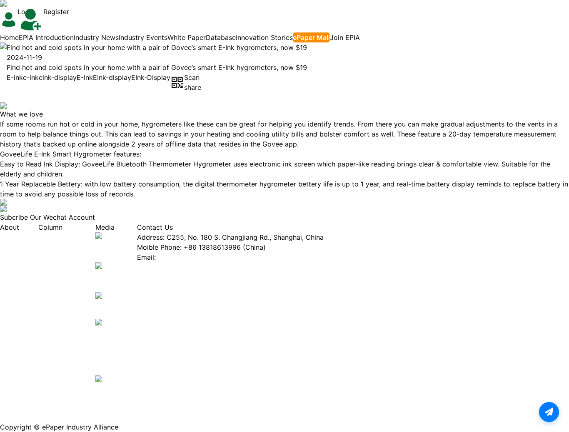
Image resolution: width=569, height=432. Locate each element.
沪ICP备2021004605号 (154, 427)
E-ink (15, 77)
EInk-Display (150, 77)
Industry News (96, 37)
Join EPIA (345, 37)
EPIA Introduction (46, 37)
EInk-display (112, 77)
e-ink (31, 77)
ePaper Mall (311, 37)
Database (221, 37)
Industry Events (143, 37)
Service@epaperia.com (194, 257)
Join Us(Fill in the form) (174, 267)
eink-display (58, 77)
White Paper (186, 37)
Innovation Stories (264, 37)
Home (9, 37)
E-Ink (85, 77)
